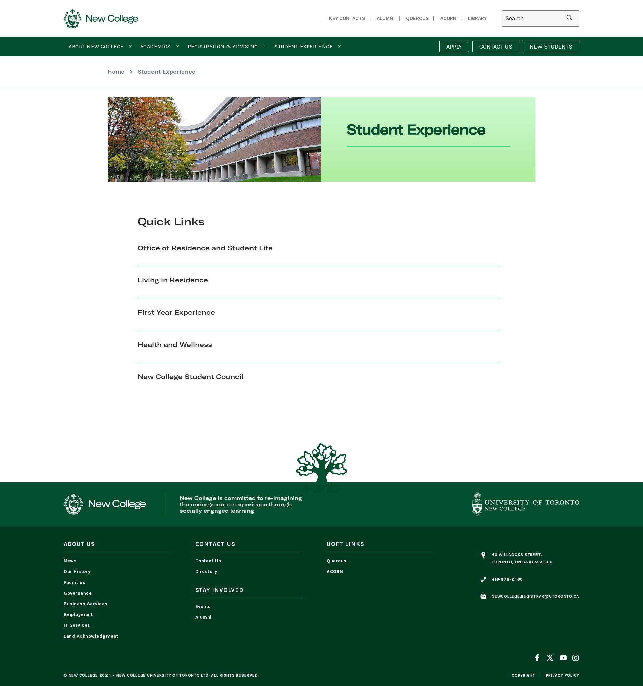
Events (203, 606)
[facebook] (538, 658)
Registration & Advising (223, 46)
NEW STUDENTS (551, 46)
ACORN (448, 18)
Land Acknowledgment (92, 636)
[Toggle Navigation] (130, 46)
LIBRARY (477, 18)
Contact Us (208, 561)
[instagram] (574, 658)
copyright (523, 675)
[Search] (540, 18)
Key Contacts (347, 18)
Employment (78, 614)
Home (116, 71)
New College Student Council (190, 376)
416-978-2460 (507, 579)
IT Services (77, 625)
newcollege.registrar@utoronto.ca (535, 596)
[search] (569, 18)
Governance (78, 593)
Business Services (86, 604)
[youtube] (563, 658)
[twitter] (550, 658)
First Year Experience (176, 312)
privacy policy (563, 675)
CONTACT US (495, 46)
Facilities (74, 582)
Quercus (337, 561)
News (70, 561)
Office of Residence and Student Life (205, 248)
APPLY (454, 46)
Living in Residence (173, 280)
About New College (96, 46)
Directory (206, 571)
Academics (155, 46)
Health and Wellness (175, 344)
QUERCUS (417, 18)
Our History (77, 571)
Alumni (386, 18)
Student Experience (304, 46)
